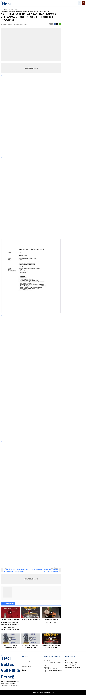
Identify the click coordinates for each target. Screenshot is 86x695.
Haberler (16, 9)
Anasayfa (5, 9)
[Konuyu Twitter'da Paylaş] (57, 24)
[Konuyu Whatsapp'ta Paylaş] (60, 24)
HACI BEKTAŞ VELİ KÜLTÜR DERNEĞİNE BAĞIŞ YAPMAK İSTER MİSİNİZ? (16, 570)
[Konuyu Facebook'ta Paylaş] (55, 24)
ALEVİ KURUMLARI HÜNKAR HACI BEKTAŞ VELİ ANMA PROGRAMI (45, 570)
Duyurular (11, 9)
